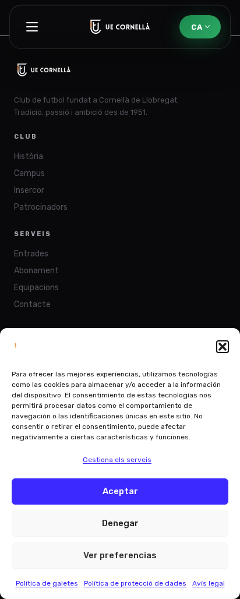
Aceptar (120, 491)
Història (28, 156)
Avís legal (208, 583)
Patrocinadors (41, 207)
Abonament (36, 271)
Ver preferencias (120, 555)
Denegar (120, 523)
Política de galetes (47, 583)
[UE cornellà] (120, 26)
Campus (29, 173)
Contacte (32, 304)
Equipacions (36, 288)
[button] (222, 347)
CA (196, 27)
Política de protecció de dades (135, 583)
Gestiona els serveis (117, 460)
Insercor (29, 190)
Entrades (31, 254)
